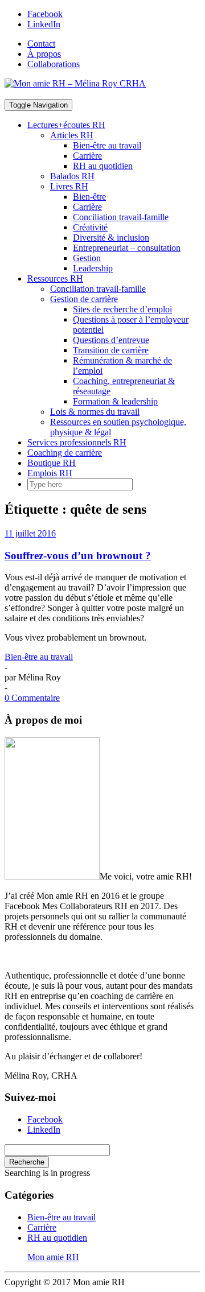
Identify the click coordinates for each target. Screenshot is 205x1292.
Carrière (87, 155)
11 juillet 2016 (30, 533)
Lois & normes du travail (95, 411)
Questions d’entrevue (111, 340)
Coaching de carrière (64, 452)
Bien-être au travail (107, 145)
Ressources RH (55, 278)
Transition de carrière (111, 350)
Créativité (90, 227)
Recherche (26, 1162)
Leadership (93, 268)
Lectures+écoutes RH (66, 125)
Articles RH (71, 135)
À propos (44, 54)
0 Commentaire (32, 698)
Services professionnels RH (76, 442)
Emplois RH (49, 473)
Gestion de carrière (84, 299)
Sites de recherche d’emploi (122, 309)
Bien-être (89, 196)
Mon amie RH (53, 1257)
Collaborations (53, 64)
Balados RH (72, 176)
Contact (41, 43)
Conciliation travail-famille (121, 217)
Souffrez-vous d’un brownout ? (78, 556)
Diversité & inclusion (111, 237)
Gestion (87, 258)
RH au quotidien (103, 166)
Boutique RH (51, 463)
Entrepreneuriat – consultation (127, 248)
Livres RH (69, 186)
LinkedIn (43, 24)
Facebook (45, 14)
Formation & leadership (115, 401)
